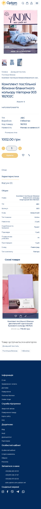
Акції (3, 433)
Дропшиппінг (7, 437)
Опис (4, 170)
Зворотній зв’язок (8, 409)
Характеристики (10, 176)
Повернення (6, 392)
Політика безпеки (8, 395)
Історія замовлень (8, 454)
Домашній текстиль (18, 72)
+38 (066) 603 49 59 (12, 471)
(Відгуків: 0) (21, 102)
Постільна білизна (8, 75)
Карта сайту (6, 416)
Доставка (5, 388)
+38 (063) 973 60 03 (12, 479)
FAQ (3, 420)
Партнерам (6, 441)
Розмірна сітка (11, 133)
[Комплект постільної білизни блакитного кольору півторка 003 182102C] (20, 31)
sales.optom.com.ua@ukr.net (15, 483)
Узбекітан (25, 121)
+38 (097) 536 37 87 (12, 475)
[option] (20, 31)
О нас (4, 380)
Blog (3, 429)
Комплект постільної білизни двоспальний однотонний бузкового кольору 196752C (20, 323)
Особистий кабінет (8, 450)
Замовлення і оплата (9, 384)
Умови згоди (6, 399)
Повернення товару (9, 412)
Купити (9, 155)
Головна (5, 72)
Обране (4, 458)
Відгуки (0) (7, 183)
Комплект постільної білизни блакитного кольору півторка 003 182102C (20, 78)
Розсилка (5, 462)
